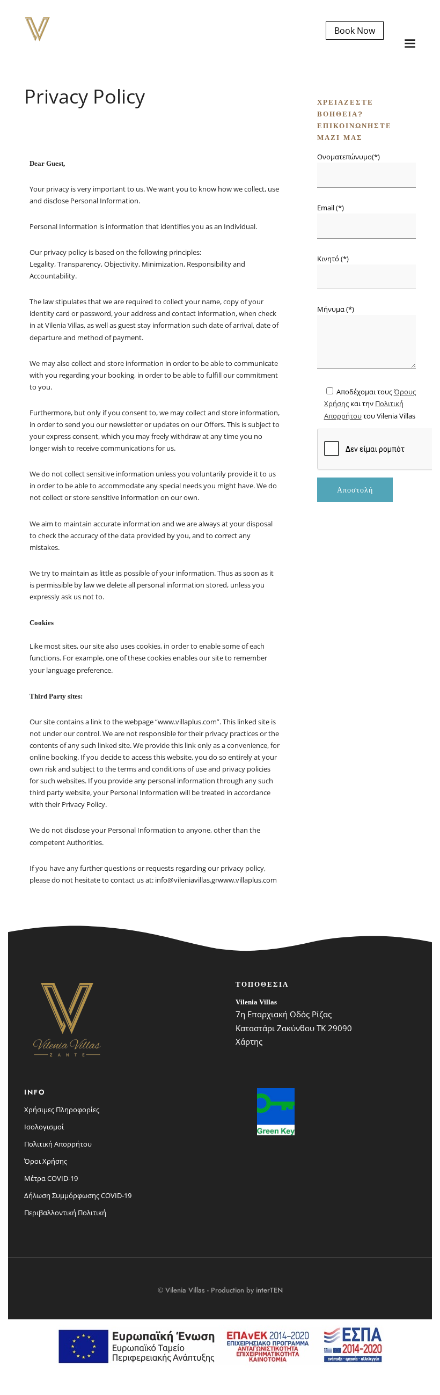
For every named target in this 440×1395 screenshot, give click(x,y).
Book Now (354, 30)
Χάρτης (249, 1041)
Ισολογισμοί (44, 1127)
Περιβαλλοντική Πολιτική (65, 1212)
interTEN (269, 1290)
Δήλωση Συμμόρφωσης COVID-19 (77, 1195)
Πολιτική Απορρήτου (58, 1144)
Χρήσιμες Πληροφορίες (61, 1109)
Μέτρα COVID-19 (51, 1178)
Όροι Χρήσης (45, 1161)
